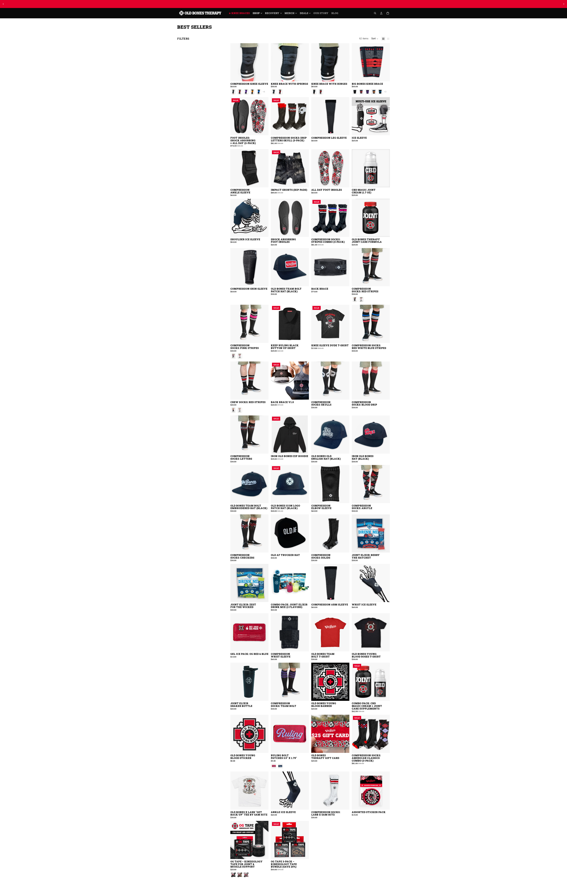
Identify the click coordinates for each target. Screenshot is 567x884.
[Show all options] (264, 92)
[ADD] (385, 182)
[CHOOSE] (264, 76)
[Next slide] (564, 4)
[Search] (375, 13)
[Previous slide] (3, 4)
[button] (374, 38)
